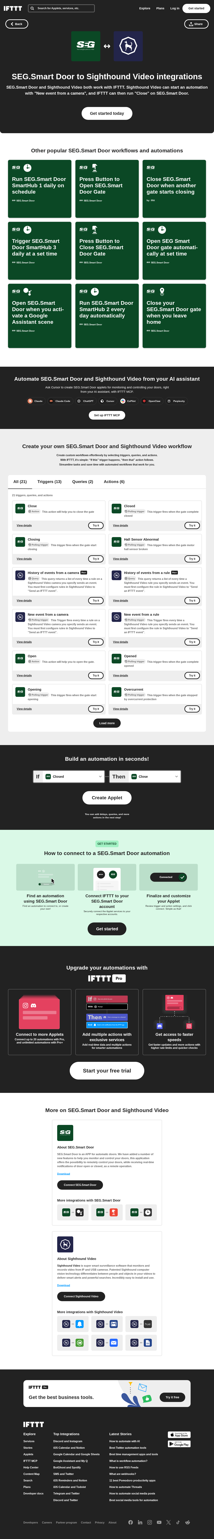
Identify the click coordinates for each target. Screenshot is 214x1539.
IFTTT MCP (30, 1461)
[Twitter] (169, 1522)
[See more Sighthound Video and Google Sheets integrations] (141, 1343)
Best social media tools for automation (133, 1500)
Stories (27, 1447)
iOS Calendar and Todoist (69, 1487)
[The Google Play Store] (179, 1444)
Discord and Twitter (65, 1500)
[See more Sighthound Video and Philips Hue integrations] (141, 1324)
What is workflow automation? (128, 1461)
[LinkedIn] (140, 1522)
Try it (96, 525)
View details (24, 525)
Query (35, 578)
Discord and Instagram (67, 1441)
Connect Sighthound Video (81, 1296)
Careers (47, 1522)
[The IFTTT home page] (13, 8)
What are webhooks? (122, 1474)
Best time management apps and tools (133, 1454)
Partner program (66, 1522)
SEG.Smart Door (43, 76)
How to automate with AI (124, 1441)
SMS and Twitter (63, 1474)
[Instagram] (150, 1522)
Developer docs (33, 1493)
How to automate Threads (125, 1487)
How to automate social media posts (132, 1493)
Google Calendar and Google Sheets (76, 1454)
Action (35, 511)
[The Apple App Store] (179, 1435)
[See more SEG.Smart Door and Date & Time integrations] (141, 1212)
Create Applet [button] (107, 797)
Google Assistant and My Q (70, 1461)
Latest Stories (120, 1434)
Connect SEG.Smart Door (80, 1184)
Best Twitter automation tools (127, 1447)
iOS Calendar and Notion (69, 1447)
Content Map (31, 1474)
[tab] (20, 482)
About (112, 1522)
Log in (174, 8)
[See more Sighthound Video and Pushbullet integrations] (73, 1343)
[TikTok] (178, 1522)
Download (63, 1173)
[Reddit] (188, 1522)
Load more (107, 723)
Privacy (99, 1522)
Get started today (107, 113)
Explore (144, 8)
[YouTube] (159, 1522)
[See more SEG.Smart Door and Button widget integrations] (107, 1212)
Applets (28, 1454)
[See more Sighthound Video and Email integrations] (107, 1343)
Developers (30, 1522)
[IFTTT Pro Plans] (83, 573)
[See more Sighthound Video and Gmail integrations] (107, 1324)
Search (27, 1480)
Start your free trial (107, 1071)
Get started (196, 8)
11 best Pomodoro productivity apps (132, 1480)
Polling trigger (136, 511)
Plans (160, 8)
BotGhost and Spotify (67, 1467)
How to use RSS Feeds (123, 1467)
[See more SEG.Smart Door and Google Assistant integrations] (73, 1212)
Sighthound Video (120, 76)
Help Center (30, 1467)
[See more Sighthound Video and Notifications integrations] (73, 1324)
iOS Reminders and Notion (70, 1480)
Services (28, 1441)
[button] (107, 928)
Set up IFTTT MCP (107, 415)
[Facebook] (131, 1522)
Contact (86, 1522)
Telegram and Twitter (66, 1493)
